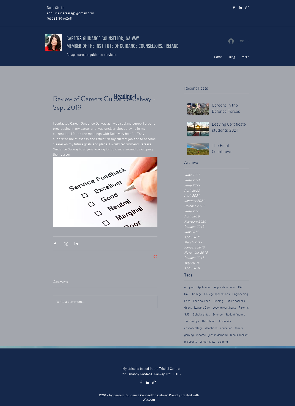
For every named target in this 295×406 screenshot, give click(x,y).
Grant (188, 308)
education (226, 328)
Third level (208, 321)
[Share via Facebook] (55, 244)
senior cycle (207, 342)
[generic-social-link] (247, 7)
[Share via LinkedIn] (76, 244)
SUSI (187, 315)
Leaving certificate (224, 308)
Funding (218, 301)
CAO (187, 294)
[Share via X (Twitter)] (65, 244)
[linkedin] (240, 7)
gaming (189, 335)
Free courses (201, 301)
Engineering (240, 294)
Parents (244, 308)
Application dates (225, 287)
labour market (239, 335)
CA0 (240, 287)
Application (204, 287)
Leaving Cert (202, 308)
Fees (187, 301)
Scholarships (201, 315)
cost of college (193, 328)
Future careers (235, 301)
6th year (189, 287)
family (239, 328)
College (197, 294)
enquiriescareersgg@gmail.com (70, 13)
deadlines (211, 328)
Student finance (235, 315)
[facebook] (234, 7)
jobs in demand (218, 335)
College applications (217, 294)
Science (218, 315)
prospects (190, 342)
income (201, 335)
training (223, 342)
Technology (191, 321)
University (224, 321)
